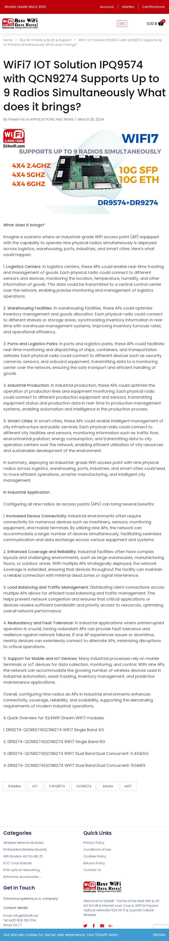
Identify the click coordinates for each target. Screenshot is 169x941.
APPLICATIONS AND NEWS (52, 119)
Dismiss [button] (159, 934)
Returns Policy (94, 863)
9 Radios (14, 786)
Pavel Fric (16, 119)
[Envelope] (102, 926)
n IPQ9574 (57, 786)
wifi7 (128, 786)
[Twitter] (85, 926)
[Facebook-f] (94, 926)
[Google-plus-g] (110, 926)
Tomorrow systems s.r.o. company (30, 898)
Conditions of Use (97, 849)
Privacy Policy (94, 842)
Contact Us (92, 870)
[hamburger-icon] (122, 23)
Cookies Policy (94, 856)
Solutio (108, 786)
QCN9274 (83, 786)
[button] (136, 23)
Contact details (15, 908)
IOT (35, 786)
